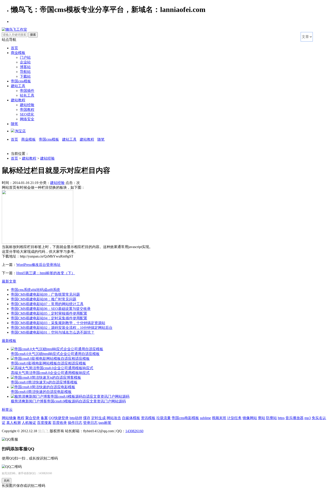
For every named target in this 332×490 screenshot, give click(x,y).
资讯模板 (148, 418)
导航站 (25, 72)
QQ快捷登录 (59, 418)
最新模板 (9, 341)
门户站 (25, 57)
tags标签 (104, 423)
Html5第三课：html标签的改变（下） (45, 273)
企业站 (25, 62)
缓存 (86, 418)
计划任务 (234, 418)
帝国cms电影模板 (185, 418)
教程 (20, 418)
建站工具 (18, 86)
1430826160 (134, 431)
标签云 (7, 409)
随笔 (14, 124)
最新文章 (9, 281)
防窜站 (271, 418)
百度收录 (59, 423)
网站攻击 (114, 418)
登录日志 (90, 423)
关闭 (6, 480)
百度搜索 (44, 423)
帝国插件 (27, 91)
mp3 (307, 418)
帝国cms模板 (21, 81)
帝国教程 (27, 109)
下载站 (25, 76)
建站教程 (18, 100)
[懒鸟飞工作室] (14, 29)
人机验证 (29, 423)
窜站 (261, 418)
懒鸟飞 (43, 431)
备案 (44, 418)
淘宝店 (20, 131)
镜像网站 (250, 418)
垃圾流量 (163, 418)
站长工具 (27, 95)
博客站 (25, 67)
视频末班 (219, 418)
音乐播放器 (294, 418)
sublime (205, 418)
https (281, 418)
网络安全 (27, 119)
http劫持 (76, 418)
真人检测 (13, 423)
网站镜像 (9, 418)
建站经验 (27, 105)
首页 (14, 48)
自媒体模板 (131, 418)
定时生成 (98, 418)
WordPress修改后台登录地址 (38, 265)
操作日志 (75, 423)
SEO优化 (27, 114)
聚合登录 (32, 418)
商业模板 (18, 53)
